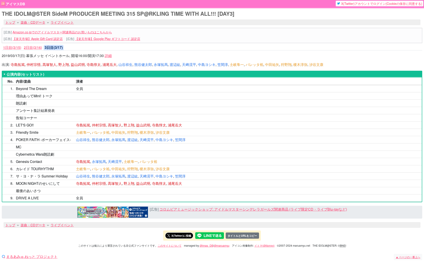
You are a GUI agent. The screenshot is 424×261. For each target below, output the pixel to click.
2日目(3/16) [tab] (33, 47)
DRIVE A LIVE (27, 197)
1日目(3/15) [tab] (12, 47)
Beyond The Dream (31, 88)
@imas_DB (206, 245)
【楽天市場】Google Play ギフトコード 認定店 (107, 38)
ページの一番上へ (408, 257)
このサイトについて (170, 245)
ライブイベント (62, 22)
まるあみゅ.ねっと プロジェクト (31, 256)
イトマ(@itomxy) (264, 245)
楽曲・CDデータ (33, 22)
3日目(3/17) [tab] (54, 47)
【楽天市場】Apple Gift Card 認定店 (38, 38)
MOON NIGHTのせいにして (38, 183)
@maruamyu (221, 245)
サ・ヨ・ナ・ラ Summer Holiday (42, 176)
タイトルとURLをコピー (242, 236)
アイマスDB (15, 4)
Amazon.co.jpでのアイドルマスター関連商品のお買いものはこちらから (62, 32)
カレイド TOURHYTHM (35, 168)
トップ (10, 22)
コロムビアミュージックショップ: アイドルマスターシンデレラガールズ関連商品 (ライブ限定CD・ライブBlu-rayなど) (253, 209)
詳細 (108, 55)
